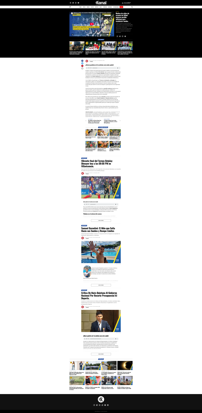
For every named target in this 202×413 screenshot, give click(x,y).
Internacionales (116, 7)
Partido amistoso (89, 115)
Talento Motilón (89, 116)
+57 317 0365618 (127, 2)
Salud (101, 7)
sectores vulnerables (115, 115)
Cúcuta (84, 7)
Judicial (88, 7)
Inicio (80, 7)
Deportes (96, 7)
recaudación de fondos (106, 115)
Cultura (92, 7)
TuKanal (91, 61)
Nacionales (110, 7)
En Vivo (121, 7)
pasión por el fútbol (97, 115)
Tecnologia (105, 7)
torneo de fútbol (96, 116)
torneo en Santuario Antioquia (106, 116)
